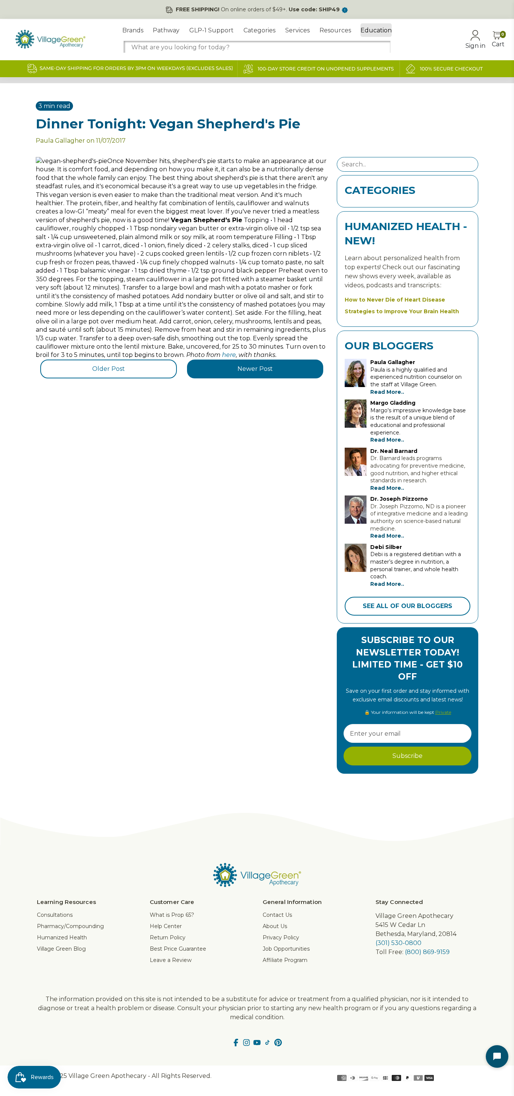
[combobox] (257, 47)
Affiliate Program (285, 960)
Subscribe (407, 755)
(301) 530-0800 (398, 943)
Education (376, 30)
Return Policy (168, 937)
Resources (335, 30)
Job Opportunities (286, 948)
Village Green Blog (61, 948)
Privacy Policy (281, 937)
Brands (132, 30)
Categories (259, 30)
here (229, 354)
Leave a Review (171, 960)
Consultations (55, 915)
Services (297, 30)
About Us (275, 926)
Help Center (166, 926)
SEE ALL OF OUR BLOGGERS (407, 606)
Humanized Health (62, 937)
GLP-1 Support (211, 30)
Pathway (166, 30)
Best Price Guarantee (178, 948)
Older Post (108, 368)
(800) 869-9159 (427, 952)
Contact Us (277, 915)
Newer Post (255, 368)
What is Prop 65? (172, 915)
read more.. (387, 392)
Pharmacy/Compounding (70, 926)
